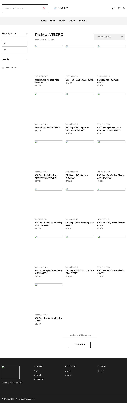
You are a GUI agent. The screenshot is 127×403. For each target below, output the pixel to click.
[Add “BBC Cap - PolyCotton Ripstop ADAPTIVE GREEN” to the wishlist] (117, 164)
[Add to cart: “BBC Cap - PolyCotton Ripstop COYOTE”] (105, 259)
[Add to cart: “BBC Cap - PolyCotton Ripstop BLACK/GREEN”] (42, 259)
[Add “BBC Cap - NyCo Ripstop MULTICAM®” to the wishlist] (86, 164)
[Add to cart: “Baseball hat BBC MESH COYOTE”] (105, 69)
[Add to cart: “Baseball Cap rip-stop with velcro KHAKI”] (42, 69)
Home (43, 20)
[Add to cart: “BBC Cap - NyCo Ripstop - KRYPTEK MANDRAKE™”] (73, 116)
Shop (52, 20)
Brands (62, 20)
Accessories (39, 379)
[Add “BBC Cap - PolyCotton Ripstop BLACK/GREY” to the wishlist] (86, 259)
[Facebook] (98, 371)
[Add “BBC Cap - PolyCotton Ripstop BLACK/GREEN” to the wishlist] (54, 259)
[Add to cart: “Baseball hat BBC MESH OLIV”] (42, 116)
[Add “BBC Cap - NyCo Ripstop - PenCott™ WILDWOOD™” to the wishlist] (54, 164)
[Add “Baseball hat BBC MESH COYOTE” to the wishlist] (117, 69)
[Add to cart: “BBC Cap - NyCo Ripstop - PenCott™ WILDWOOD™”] (42, 164)
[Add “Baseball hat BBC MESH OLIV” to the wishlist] (54, 116)
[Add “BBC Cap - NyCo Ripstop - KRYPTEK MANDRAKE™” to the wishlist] (86, 116)
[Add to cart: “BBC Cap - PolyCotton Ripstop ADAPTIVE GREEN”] (105, 164)
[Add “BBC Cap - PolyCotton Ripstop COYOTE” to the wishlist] (117, 259)
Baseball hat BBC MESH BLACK (79, 80)
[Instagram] (103, 372)
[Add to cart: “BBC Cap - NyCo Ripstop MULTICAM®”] (73, 164)
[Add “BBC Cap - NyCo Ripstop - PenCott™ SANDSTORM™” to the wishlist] (117, 116)
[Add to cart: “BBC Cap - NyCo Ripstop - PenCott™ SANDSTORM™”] (105, 116)
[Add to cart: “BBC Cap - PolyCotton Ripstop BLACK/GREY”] (73, 259)
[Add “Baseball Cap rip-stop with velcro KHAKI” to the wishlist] (54, 69)
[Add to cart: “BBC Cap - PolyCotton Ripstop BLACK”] (73, 212)
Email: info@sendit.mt (12, 382)
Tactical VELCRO (41, 77)
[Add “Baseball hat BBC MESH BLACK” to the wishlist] (86, 69)
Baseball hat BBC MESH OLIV (47, 127)
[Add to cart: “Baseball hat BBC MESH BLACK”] (73, 69)
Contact (83, 20)
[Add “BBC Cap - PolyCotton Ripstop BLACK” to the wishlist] (86, 212)
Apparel (37, 375)
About (72, 20)
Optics (36, 371)
